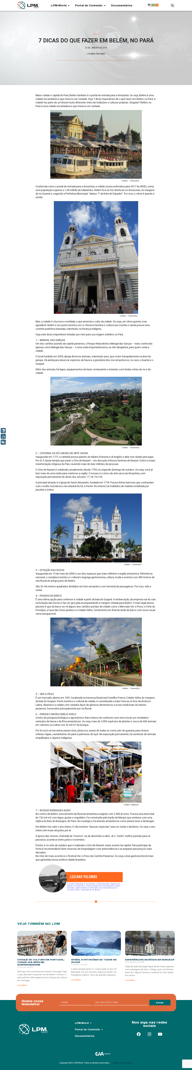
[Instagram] (149, 1034)
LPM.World (58, 5)
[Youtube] (160, 1034)
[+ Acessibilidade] (3, 442)
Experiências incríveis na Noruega (149, 959)
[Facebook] (139, 1034)
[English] (150, 4)
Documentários (121, 5)
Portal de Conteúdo (88, 5)
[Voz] (3, 436)
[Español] (157, 4)
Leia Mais (22, 985)
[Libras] (3, 430)
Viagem (96, 34)
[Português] (153, 4)
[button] (172, 5)
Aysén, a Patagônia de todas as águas (94, 961)
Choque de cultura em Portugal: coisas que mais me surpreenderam (41, 962)
